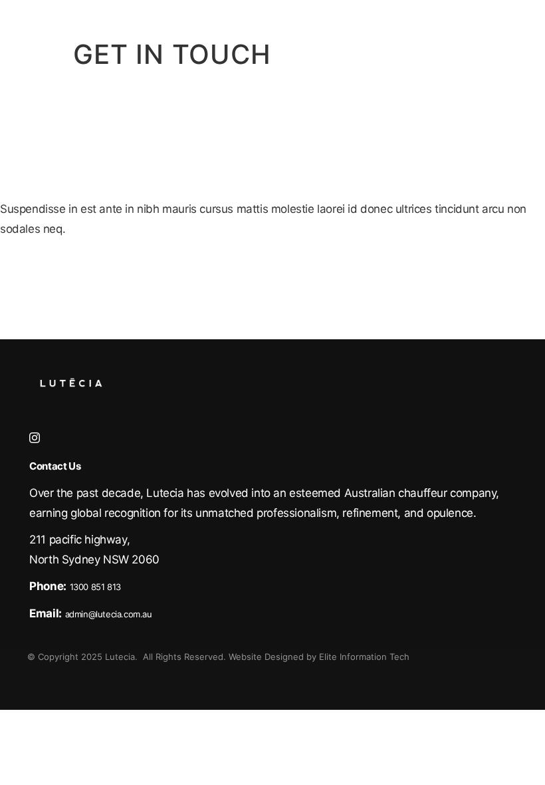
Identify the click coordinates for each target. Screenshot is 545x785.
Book (434, 17)
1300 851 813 (95, 586)
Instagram (34, 437)
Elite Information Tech (364, 656)
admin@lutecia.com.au (108, 614)
